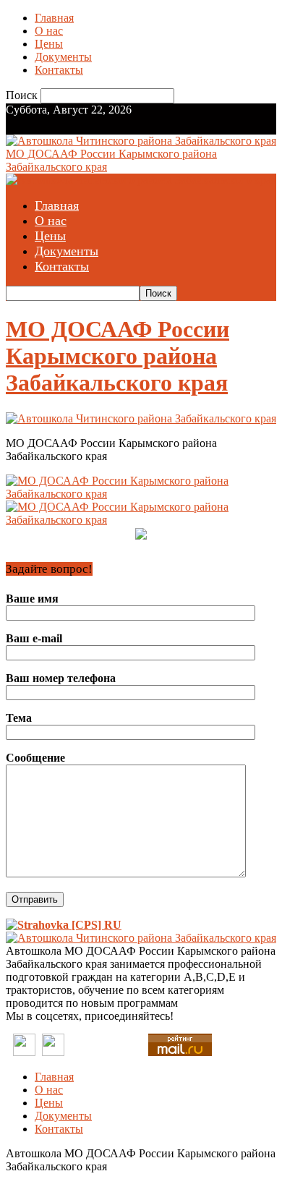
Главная (54, 18)
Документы (63, 57)
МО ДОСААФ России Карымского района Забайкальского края (117, 356)
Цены (49, 44)
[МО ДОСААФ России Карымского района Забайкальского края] (141, 418)
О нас (49, 31)
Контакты (59, 70)
